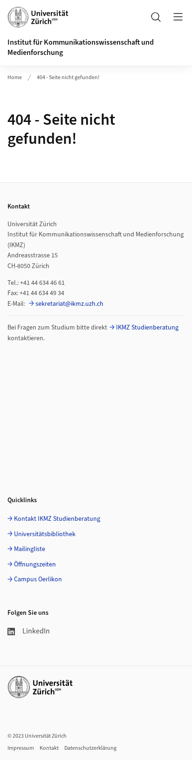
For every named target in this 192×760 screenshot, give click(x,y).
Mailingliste (29, 549)
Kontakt (49, 748)
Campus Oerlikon (38, 579)
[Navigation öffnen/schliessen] (178, 17)
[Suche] (155, 17)
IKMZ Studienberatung (147, 327)
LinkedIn (36, 631)
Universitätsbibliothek (44, 534)
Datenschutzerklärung (90, 748)
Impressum (20, 748)
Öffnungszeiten (35, 564)
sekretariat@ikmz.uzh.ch (69, 304)
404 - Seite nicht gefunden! (68, 77)
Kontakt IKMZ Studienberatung (57, 519)
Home (14, 77)
